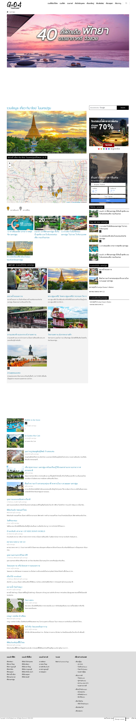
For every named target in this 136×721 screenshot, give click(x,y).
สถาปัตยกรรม (10, 534)
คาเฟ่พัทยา (42, 661)
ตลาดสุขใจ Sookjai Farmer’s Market (101, 287)
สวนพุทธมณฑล (13, 373)
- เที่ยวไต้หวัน (79, 701)
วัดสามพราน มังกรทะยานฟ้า (60, 335)
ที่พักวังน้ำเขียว (11, 674)
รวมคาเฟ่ (70, 3)
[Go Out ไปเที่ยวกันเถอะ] (14, 8)
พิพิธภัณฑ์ (9, 512)
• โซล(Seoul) (81, 678)
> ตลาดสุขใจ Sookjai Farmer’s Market (100, 302)
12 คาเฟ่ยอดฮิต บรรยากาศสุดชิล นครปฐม (113, 246)
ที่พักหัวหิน (10, 669)
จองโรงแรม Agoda (109, 718)
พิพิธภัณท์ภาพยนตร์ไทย (17, 510)
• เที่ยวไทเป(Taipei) (82, 704)
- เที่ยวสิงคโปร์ (79, 707)
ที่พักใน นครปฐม (96, 206)
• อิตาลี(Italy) (81, 697)
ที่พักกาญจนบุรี (11, 667)
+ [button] (9, 163)
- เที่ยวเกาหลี (78, 675)
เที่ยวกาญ (118, 3)
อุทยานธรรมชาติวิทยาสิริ (17, 555)
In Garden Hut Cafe (32, 436)
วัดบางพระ (29, 600)
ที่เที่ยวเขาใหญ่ (26, 667)
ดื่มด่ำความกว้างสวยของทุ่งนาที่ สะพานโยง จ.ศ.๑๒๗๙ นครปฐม (51, 484)
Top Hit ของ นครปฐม (99, 221)
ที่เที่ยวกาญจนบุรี (27, 669)
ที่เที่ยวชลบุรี (25, 677)
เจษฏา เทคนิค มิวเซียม (16, 616)
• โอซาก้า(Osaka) (82, 669)
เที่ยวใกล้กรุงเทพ (80, 3)
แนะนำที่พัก (11, 657)
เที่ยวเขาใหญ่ (90, 3)
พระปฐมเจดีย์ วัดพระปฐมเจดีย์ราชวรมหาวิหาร (67, 296)
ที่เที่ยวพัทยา (25, 664)
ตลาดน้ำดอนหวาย (15, 296)
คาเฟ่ (26, 426)
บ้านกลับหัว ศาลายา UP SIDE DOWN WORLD (26, 531)
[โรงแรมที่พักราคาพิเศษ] (108, 150)
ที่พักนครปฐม (11, 679)
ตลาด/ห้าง (10, 589)
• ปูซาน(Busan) (81, 680)
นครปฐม (33, 426)
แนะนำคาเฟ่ (43, 657)
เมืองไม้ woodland (14, 576)
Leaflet (68, 202)
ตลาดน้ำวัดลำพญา (14, 587)
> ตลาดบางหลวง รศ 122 (96, 304)
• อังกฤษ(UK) (81, 692)
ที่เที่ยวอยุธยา (26, 674)
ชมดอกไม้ (27, 454)
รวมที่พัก (62, 3)
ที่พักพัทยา (10, 661)
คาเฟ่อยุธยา (42, 672)
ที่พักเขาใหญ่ (10, 664)
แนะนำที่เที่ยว (27, 657)
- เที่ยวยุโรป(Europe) (81, 689)
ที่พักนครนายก (11, 677)
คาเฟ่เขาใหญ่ (43, 664)
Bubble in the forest (32, 420)
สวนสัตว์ (16, 502)
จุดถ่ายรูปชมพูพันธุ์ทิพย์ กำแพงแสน (39, 451)
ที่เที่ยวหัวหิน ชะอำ (27, 672)
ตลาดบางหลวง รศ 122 (16, 542)
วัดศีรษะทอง (12, 521)
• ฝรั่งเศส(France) (82, 694)
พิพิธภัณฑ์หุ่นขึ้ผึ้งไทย (16, 642)
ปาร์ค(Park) (10, 502)
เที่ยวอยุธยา (109, 3)
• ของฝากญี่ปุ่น (81, 672)
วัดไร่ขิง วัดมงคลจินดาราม (36, 627)
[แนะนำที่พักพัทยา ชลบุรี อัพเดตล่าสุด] (68, 67)
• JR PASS (80, 664)
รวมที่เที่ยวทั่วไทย (53, 3)
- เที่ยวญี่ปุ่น (78, 661)
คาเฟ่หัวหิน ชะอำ (44, 667)
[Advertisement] (68, 85)
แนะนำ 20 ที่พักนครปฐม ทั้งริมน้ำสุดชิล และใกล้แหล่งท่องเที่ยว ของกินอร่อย (46, 235)
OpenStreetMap (76, 202)
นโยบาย (133, 718)
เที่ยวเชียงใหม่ (100, 3)
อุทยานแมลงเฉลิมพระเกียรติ (18, 499)
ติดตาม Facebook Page (62, 661)
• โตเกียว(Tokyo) (82, 667)
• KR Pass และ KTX (82, 683)
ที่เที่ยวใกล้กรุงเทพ (27, 661)
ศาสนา (9, 523)
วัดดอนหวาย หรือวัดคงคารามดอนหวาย (23, 566)
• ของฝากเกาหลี (82, 686)
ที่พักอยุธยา (10, 672)
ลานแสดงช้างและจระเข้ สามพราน (21, 335)
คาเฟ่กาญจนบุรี (43, 669)
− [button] (9, 166)
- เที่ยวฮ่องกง (78, 711)
